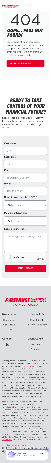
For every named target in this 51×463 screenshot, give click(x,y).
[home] (10, 6)
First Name (10, 143)
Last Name (10, 157)
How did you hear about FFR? (20, 197)
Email (7, 170)
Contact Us (9, 324)
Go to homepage (20, 63)
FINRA (25, 366)
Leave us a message (15, 229)
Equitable (35, 349)
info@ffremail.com (37, 324)
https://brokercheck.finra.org (14, 445)
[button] (47, 6)
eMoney (35, 344)
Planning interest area (15, 213)
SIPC (31, 366)
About (9, 329)
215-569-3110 (37, 320)
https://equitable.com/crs (12, 407)
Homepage (9, 320)
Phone (7, 183)
